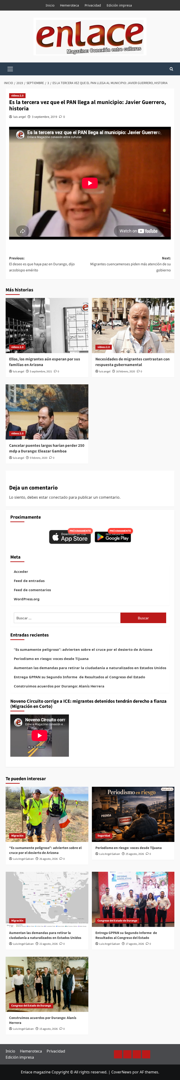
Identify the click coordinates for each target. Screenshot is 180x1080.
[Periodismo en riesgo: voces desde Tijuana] (133, 814)
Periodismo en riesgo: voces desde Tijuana (51, 658)
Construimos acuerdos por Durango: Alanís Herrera (59, 686)
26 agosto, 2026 (48, 859)
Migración (17, 836)
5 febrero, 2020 (38, 458)
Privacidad (93, 5)
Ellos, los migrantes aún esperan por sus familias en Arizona (44, 362)
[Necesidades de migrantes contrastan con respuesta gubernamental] (133, 325)
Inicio (50, 5)
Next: (130, 264)
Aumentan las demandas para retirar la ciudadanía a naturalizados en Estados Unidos (90, 667)
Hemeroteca (69, 5)
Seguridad (104, 836)
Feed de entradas (29, 580)
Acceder (21, 571)
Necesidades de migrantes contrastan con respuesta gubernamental (132, 362)
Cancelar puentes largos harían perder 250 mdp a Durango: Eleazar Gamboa (46, 448)
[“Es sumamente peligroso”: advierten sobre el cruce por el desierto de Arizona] (47, 814)
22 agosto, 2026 (48, 944)
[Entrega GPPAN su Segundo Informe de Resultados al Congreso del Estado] (133, 899)
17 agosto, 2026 (135, 944)
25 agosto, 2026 (135, 854)
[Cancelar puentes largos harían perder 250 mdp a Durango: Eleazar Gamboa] (47, 412)
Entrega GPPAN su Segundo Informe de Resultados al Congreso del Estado (79, 677)
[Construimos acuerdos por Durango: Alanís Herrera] (47, 984)
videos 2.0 (17, 96)
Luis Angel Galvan (23, 859)
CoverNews (121, 1072)
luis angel (19, 117)
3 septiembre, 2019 (44, 117)
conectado (58, 497)
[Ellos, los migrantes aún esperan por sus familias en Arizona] (47, 325)
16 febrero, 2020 (125, 372)
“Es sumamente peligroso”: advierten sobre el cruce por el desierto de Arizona (83, 649)
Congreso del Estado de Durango (117, 921)
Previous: (42, 264)
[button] (10, 68)
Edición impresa (119, 5)
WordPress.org (27, 599)
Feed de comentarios (32, 589)
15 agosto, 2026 (48, 1029)
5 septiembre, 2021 (41, 372)
